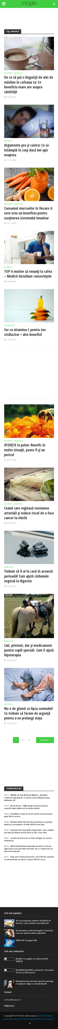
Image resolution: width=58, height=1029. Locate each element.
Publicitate (9, 1005)
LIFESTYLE (8, 704)
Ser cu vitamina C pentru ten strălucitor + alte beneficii (25, 332)
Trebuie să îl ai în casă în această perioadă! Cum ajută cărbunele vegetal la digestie (28, 576)
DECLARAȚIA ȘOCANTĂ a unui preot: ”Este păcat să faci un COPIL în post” (35, 971)
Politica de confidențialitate (23, 1019)
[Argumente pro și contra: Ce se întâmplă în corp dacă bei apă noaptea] (29, 121)
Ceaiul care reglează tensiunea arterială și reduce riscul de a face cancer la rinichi (29, 513)
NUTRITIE (8, 73)
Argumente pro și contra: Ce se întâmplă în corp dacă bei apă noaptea (26, 150)
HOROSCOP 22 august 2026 (26, 940)
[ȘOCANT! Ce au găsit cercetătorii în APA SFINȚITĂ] (9, 962)
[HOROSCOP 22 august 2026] (9, 943)
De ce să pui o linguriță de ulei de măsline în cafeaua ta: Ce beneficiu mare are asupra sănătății (28, 84)
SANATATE (18, 73)
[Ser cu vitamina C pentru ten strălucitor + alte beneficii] (29, 305)
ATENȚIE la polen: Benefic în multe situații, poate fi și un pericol (24, 449)
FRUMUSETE (9, 326)
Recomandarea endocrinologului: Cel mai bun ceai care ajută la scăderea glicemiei (34, 931)
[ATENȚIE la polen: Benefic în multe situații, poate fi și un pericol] (29, 421)
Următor (44, 740)
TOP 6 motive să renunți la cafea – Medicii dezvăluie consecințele (28, 274)
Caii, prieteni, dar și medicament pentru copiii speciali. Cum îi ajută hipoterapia (29, 650)
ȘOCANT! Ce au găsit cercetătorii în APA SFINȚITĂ (32, 960)
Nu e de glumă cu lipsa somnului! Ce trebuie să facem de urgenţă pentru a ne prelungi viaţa (28, 713)
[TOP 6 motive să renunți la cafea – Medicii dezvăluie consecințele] (29, 247)
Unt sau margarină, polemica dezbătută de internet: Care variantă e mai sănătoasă (33, 921)
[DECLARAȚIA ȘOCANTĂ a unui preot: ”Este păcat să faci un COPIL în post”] (9, 973)
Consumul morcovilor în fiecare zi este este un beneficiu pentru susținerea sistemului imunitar (28, 213)
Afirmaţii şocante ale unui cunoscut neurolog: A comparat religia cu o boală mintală (34, 982)
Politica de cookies (45, 1019)
